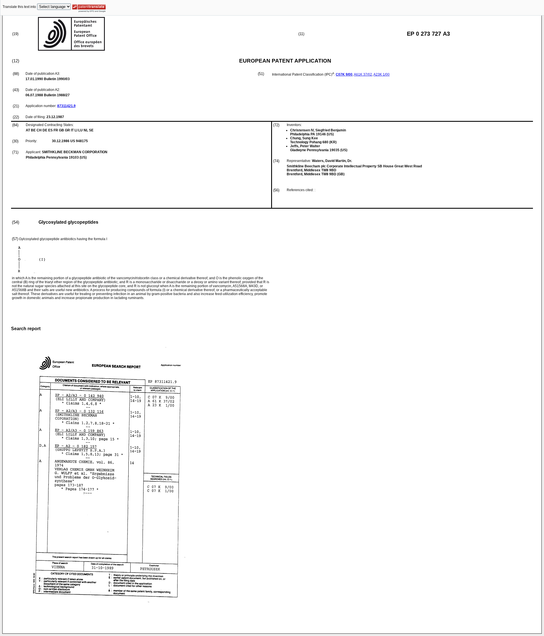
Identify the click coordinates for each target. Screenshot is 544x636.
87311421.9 (66, 106)
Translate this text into (19, 7)
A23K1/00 (381, 74)
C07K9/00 (344, 74)
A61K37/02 (363, 74)
